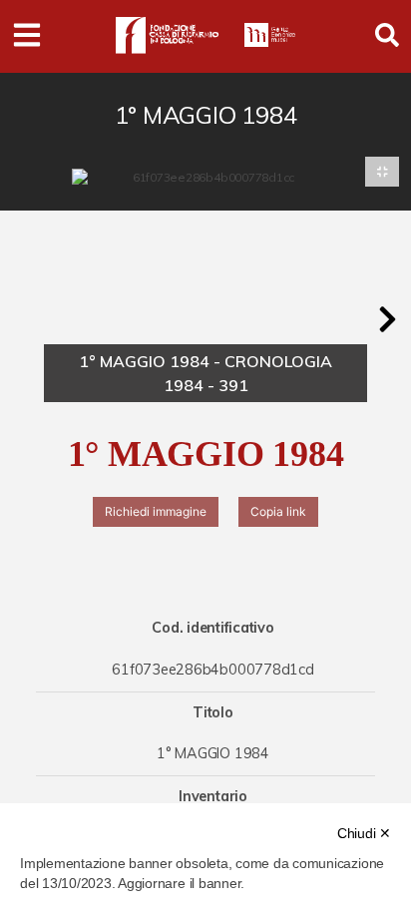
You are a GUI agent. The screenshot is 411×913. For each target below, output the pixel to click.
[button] (387, 319)
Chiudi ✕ (364, 833)
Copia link (278, 511)
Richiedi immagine (155, 511)
